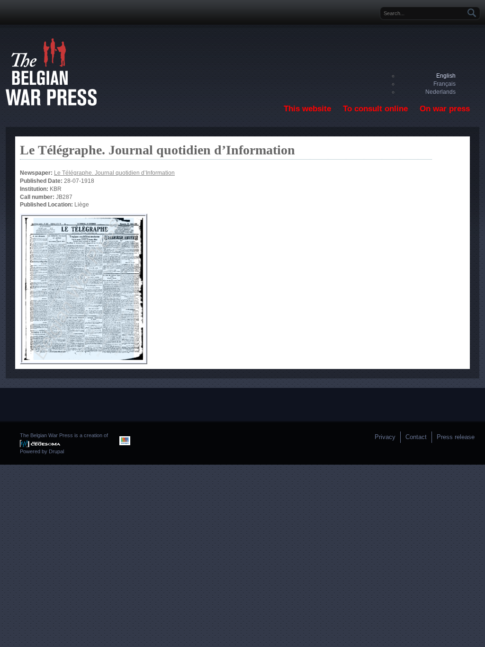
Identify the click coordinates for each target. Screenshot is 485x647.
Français (444, 84)
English (446, 75)
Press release (456, 436)
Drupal (56, 451)
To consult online (375, 108)
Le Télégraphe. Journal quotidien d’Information (114, 173)
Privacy (385, 436)
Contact (416, 436)
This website (307, 108)
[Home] (51, 103)
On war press (445, 108)
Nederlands (440, 92)
